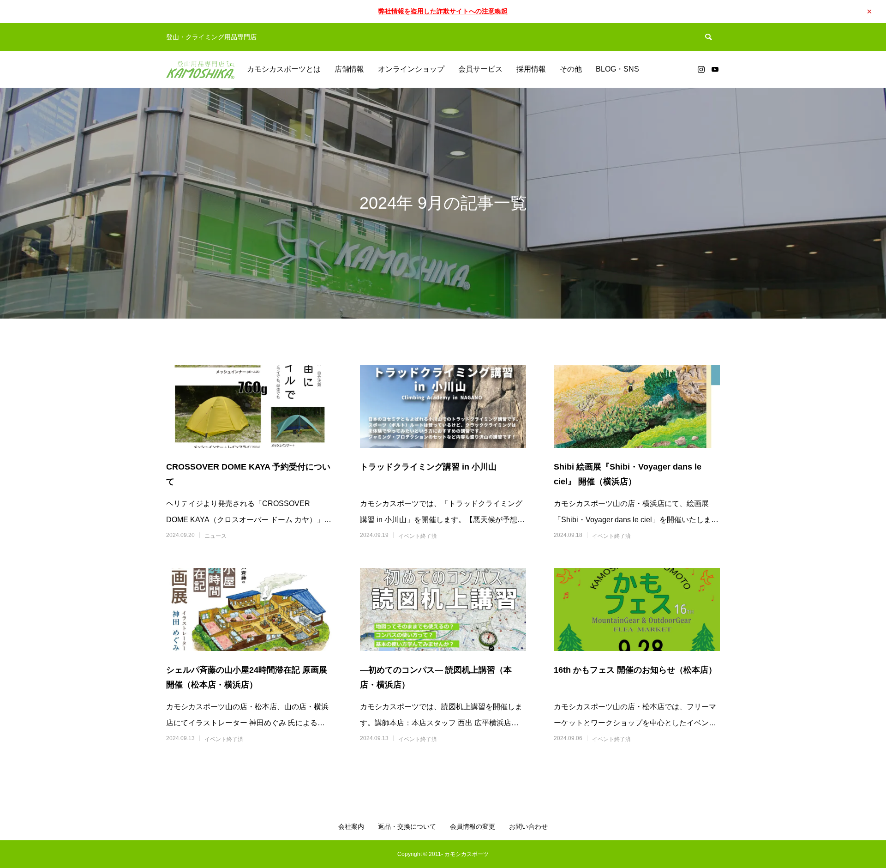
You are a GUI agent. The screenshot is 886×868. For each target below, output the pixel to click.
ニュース (215, 536)
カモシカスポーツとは (284, 69)
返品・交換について (407, 826)
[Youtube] (715, 69)
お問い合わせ (528, 826)
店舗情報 (349, 69)
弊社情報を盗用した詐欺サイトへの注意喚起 (443, 11)
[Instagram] (701, 69)
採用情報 (531, 69)
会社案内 (351, 826)
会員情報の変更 (472, 826)
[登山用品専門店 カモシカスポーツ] (200, 69)
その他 (571, 69)
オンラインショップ (411, 69)
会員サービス (480, 69)
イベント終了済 (417, 536)
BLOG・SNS (617, 69)
